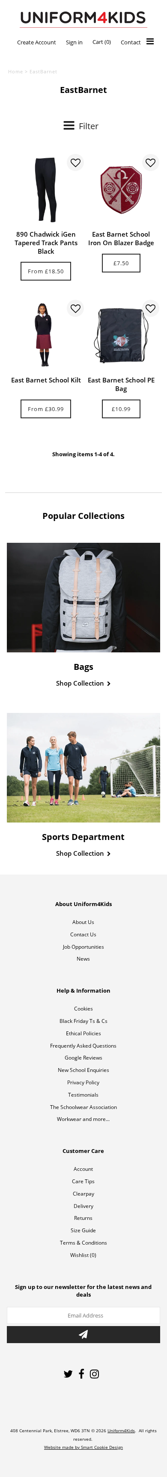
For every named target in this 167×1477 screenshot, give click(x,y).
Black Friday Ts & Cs (83, 1021)
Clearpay (83, 1193)
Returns (83, 1218)
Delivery (83, 1206)
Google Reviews (83, 1057)
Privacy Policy (83, 1082)
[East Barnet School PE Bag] (121, 335)
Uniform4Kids (121, 1431)
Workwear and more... (83, 1119)
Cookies (83, 1008)
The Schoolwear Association (83, 1107)
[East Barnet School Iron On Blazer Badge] (121, 190)
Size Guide (83, 1230)
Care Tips (83, 1181)
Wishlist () (83, 1255)
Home (15, 71)
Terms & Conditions (83, 1242)
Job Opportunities (83, 946)
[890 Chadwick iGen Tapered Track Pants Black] (46, 190)
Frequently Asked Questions (83, 1045)
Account (83, 1169)
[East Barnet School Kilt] (46, 335)
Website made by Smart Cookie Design (83, 1447)
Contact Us (83, 934)
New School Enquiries (83, 1070)
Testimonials (83, 1094)
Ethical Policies (83, 1033)
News (83, 958)
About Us (83, 922)
